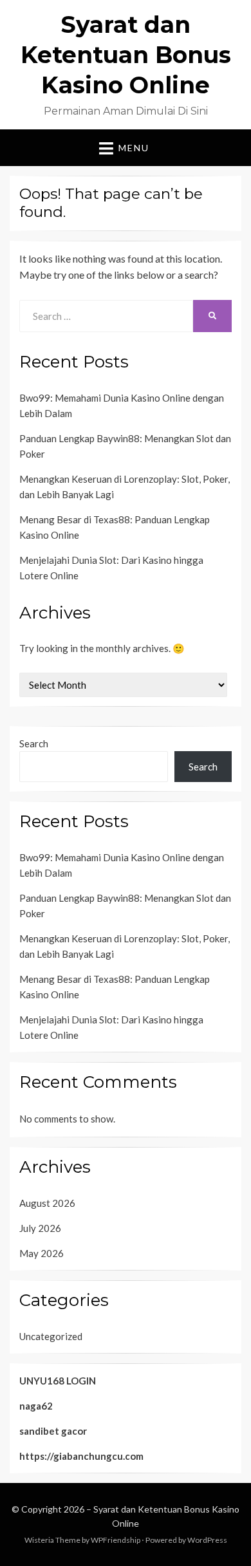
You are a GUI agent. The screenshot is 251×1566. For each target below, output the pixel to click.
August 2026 (47, 1203)
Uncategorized (50, 1336)
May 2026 (41, 1253)
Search (33, 743)
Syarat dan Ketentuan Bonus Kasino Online (126, 54)
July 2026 (40, 1228)
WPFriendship (115, 1540)
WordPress (207, 1540)
